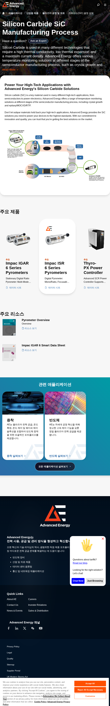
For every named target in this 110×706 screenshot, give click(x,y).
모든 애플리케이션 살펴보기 (53, 466)
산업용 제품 (32, 13)
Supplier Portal (13, 671)
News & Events (14, 610)
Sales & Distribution (38, 610)
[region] (54, 692)
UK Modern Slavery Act (17, 677)
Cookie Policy (40, 702)
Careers (32, 599)
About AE (11, 599)
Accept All (90, 683)
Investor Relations (37, 605)
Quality (10, 658)
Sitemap (10, 664)
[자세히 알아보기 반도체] (65, 403)
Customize (90, 696)
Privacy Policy (13, 646)
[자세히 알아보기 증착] (23, 403)
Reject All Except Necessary (90, 690)
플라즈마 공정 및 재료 (53, 13)
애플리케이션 (16, 13)
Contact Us (12, 605)
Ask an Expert (38, 41)
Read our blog (80, 563)
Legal (9, 652)
